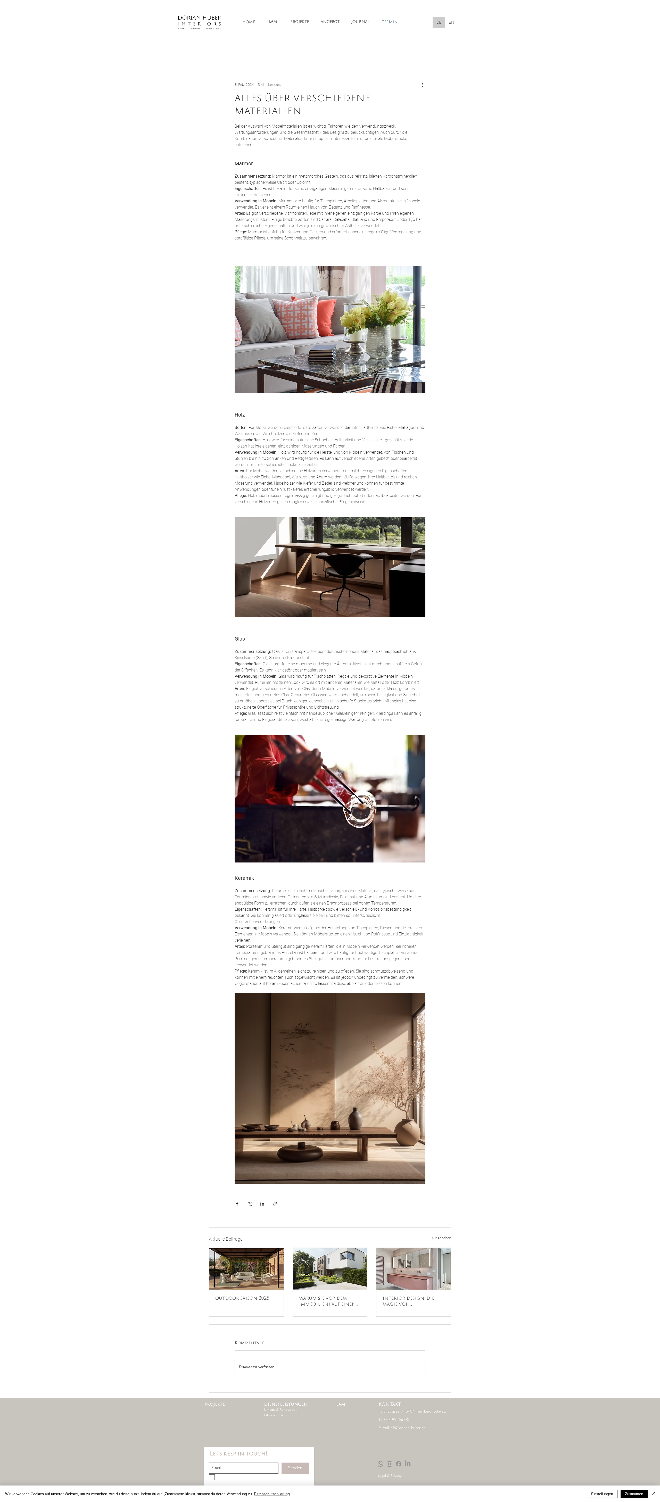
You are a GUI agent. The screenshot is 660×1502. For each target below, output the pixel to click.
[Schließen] (654, 1494)
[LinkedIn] (407, 1463)
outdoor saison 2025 (242, 1298)
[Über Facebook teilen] (237, 1203)
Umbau (343, 50)
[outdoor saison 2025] (246, 1269)
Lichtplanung (281, 50)
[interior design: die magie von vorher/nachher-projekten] (413, 1269)
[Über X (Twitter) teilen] (249, 1203)
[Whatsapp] (380, 1463)
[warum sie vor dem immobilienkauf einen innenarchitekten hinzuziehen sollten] (330, 1269)
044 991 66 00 (396, 1420)
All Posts (216, 50)
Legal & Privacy (390, 1476)
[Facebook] (398, 1463)
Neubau (397, 50)
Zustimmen (634, 1493)
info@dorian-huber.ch (407, 1428)
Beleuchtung (315, 50)
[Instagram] (389, 1463)
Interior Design (247, 50)
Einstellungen (602, 1493)
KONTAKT (390, 1405)
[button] (444, 50)
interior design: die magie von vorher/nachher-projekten (408, 1302)
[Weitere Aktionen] (422, 84)
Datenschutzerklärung (272, 1493)
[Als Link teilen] (275, 1203)
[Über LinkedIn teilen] (262, 1203)
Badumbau (370, 50)
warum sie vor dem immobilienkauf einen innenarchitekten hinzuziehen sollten (327, 1302)
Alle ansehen (441, 1238)
